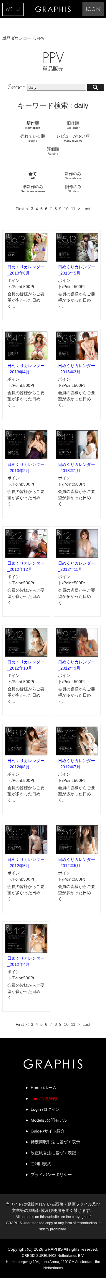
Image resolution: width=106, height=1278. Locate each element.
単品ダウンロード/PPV (23, 38)
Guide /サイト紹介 (48, 1131)
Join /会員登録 (44, 1098)
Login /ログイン (45, 1109)
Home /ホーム (44, 1087)
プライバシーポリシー (51, 1174)
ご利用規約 (41, 1163)
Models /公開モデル (49, 1120)
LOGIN (93, 9)
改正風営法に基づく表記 (53, 1152)
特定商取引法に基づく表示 (55, 1142)
